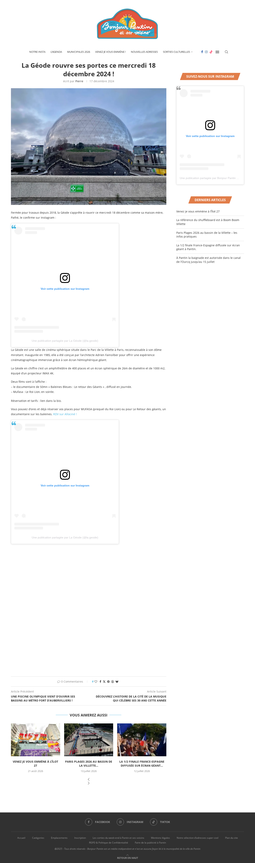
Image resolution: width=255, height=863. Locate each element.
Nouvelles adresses (144, 52)
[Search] (227, 52)
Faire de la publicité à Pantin (150, 842)
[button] (88, 780)
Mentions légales (160, 838)
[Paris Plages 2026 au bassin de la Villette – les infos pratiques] (88, 739)
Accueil (21, 838)
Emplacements (59, 838)
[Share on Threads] (112, 681)
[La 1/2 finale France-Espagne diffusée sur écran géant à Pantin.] (141, 739)
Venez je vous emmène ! (110, 52)
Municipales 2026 (78, 52)
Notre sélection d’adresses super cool (197, 838)
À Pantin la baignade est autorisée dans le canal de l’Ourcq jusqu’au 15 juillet (208, 260)
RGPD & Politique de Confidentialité (108, 842)
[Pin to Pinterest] (108, 681)
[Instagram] (206, 52)
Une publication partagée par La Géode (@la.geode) (65, 340)
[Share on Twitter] (104, 681)
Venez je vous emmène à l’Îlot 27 (35, 763)
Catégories (38, 838)
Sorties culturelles (176, 52)
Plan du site (231, 838)
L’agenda (56, 52)
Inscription (80, 838)
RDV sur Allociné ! (65, 414)
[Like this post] (95, 681)
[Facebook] (202, 52)
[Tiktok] (211, 52)
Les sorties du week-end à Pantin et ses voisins (118, 838)
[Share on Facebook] (100, 681)
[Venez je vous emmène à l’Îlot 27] (35, 739)
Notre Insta (37, 52)
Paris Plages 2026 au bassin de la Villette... (88, 763)
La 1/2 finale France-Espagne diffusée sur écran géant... (141, 763)
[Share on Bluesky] (117, 681)
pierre (79, 81)
